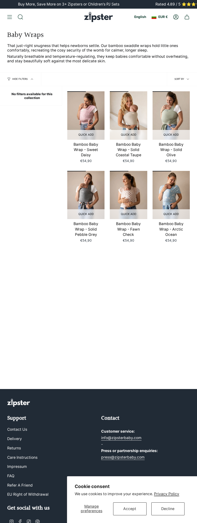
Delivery (14, 438)
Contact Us (17, 429)
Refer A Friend (20, 485)
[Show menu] (9, 17)
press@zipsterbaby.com (123, 457)
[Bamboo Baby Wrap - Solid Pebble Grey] (86, 195)
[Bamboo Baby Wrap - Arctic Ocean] (171, 195)
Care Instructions (22, 457)
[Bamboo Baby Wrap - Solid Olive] (171, 115)
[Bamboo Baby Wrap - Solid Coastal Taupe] (128, 115)
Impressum (17, 466)
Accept (129, 508)
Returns (14, 448)
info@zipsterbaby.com (121, 438)
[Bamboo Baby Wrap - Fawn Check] (128, 195)
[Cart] (186, 17)
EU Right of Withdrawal (28, 494)
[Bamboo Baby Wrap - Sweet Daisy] (86, 115)
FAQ (10, 476)
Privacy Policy (166, 494)
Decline (167, 508)
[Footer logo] (18, 403)
